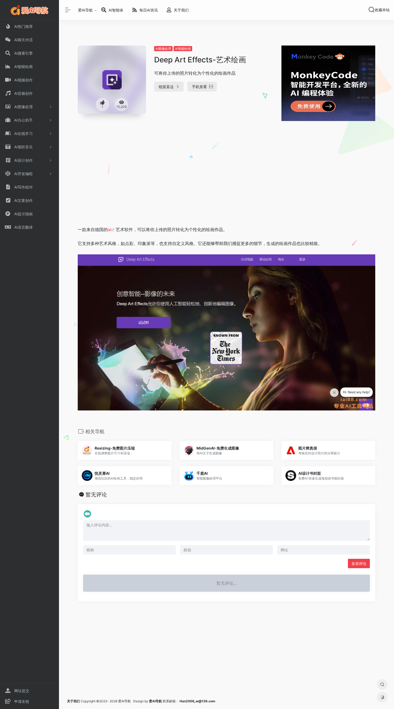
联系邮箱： (164, 701)
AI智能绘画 (183, 49)
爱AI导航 (85, 10)
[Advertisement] (226, 183)
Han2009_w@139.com (197, 701)
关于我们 (73, 701)
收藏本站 (382, 10)
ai (109, 229)
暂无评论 (96, 494)
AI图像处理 (163, 49)
